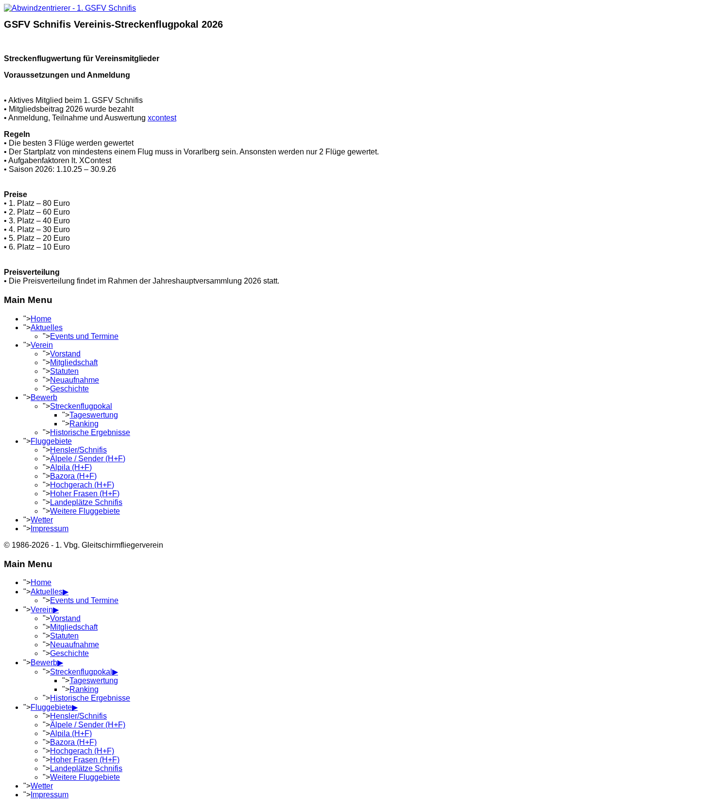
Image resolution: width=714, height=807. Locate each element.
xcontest (162, 118)
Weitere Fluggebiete (85, 511)
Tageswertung (93, 415)
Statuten (64, 371)
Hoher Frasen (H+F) (84, 493)
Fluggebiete (51, 441)
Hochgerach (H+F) (82, 485)
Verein (42, 345)
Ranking (84, 424)
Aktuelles (47, 327)
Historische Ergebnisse (90, 432)
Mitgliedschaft (74, 362)
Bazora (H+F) (73, 476)
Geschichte (69, 389)
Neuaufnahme (74, 380)
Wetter (42, 520)
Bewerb (44, 397)
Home (41, 319)
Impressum (49, 528)
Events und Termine (84, 336)
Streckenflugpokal (81, 406)
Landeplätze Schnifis (86, 502)
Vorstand (65, 354)
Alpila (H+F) (71, 467)
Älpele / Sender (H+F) (87, 458)
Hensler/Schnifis (78, 450)
